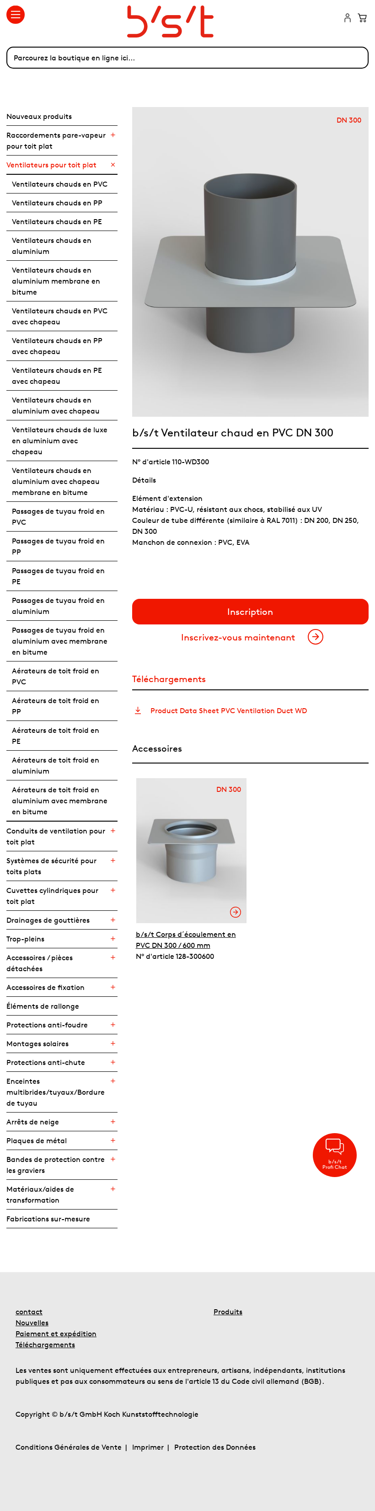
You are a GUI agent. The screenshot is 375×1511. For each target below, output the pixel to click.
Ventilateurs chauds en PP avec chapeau (57, 346)
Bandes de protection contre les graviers (55, 1165)
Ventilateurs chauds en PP (57, 202)
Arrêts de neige (32, 1121)
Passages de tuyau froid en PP (58, 546)
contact (29, 1311)
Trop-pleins (25, 938)
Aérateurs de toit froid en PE (55, 736)
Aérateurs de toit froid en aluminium (55, 765)
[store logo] (187, 21)
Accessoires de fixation (45, 987)
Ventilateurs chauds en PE (57, 221)
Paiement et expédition (56, 1333)
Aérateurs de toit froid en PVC (55, 676)
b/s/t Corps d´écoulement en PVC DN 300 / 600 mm (186, 940)
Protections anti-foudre (47, 1024)
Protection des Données (215, 1447)
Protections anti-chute (45, 1062)
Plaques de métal (36, 1140)
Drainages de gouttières (48, 920)
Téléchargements (45, 1344)
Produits (228, 1311)
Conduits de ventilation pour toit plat (55, 836)
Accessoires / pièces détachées (39, 963)
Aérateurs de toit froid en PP (55, 706)
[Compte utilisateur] (347, 18)
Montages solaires (37, 1043)
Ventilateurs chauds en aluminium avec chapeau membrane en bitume (56, 481)
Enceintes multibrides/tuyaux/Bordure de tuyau (55, 1092)
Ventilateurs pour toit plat (51, 164)
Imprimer (148, 1447)
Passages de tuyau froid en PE (58, 576)
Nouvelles (32, 1322)
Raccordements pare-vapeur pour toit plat (56, 140)
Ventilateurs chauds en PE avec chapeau (57, 376)
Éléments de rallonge (42, 1006)
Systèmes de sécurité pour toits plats (51, 866)
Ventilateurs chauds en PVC (59, 183)
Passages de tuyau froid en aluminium (58, 606)
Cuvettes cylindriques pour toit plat (52, 896)
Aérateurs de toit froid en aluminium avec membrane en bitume (59, 800)
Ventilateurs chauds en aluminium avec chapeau (56, 405)
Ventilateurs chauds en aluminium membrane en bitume (56, 280)
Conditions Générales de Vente (69, 1447)
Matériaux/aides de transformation (40, 1194)
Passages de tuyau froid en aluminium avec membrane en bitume (59, 640)
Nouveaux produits (39, 116)
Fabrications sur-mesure (48, 1218)
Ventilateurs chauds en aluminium (51, 246)
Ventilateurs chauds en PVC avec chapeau (59, 316)
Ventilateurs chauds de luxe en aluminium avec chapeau (59, 440)
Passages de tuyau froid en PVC (58, 516)
